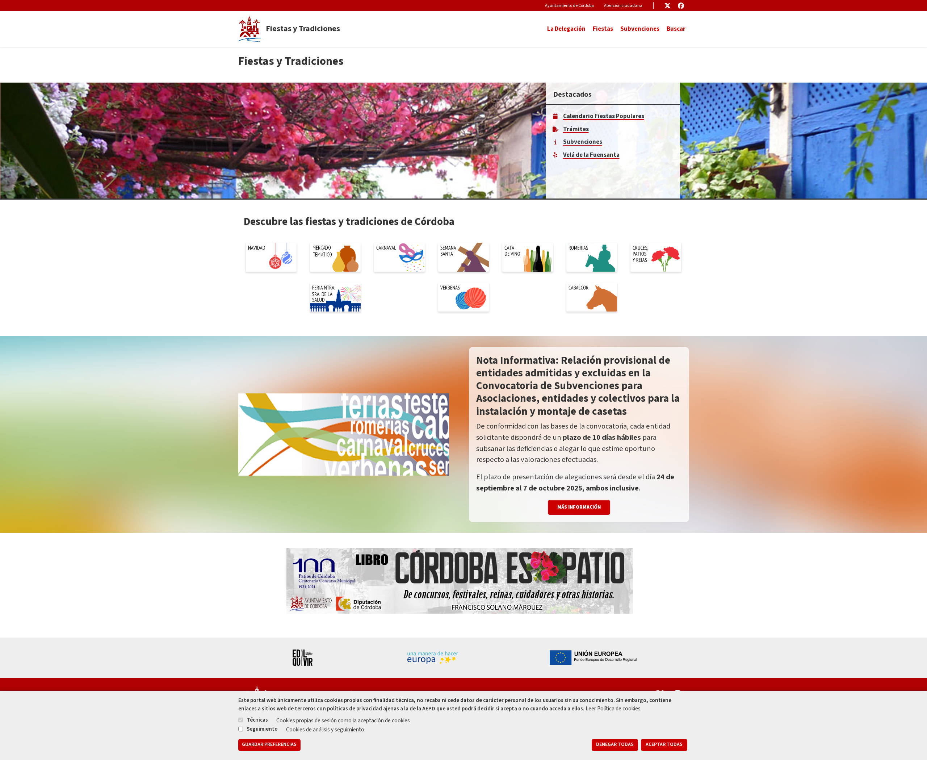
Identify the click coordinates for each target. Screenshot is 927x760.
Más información (579, 507)
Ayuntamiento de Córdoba (569, 6)
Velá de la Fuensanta (591, 155)
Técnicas (257, 720)
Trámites (576, 129)
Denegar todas (615, 744)
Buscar (676, 29)
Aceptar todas (664, 744)
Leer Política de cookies (613, 709)
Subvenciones (639, 29)
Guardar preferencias (269, 744)
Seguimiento (262, 728)
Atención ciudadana (623, 6)
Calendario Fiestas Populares (603, 116)
